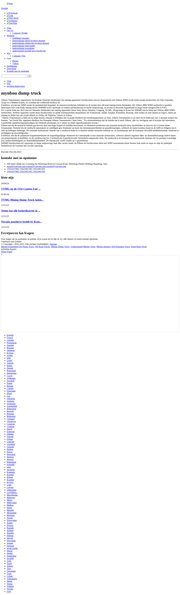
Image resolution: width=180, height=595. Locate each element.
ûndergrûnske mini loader (23, 46)
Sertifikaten (12, 66)
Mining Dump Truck (60, 246)
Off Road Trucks (42, 246)
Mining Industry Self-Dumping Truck (113, 246)
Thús (9, 28)
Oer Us (10, 30)
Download (11, 68)
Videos (15, 63)
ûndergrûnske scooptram (23, 48)
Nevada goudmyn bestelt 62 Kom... (21, 221)
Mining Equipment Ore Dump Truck (17, 246)
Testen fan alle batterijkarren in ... (20, 210)
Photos (15, 61)
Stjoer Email (6, 251)
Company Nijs (18, 56)
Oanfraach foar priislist (11, 241)
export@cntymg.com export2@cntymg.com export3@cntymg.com (36, 166)
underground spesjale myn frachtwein (29, 51)
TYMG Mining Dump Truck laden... (22, 199)
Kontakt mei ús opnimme (18, 71)
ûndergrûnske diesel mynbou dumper (28, 40)
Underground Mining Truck (83, 246)
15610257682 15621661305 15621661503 (26, 171)
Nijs (8, 53)
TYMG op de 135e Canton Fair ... (20, 188)
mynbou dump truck (16, 86)
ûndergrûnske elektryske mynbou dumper (30, 43)
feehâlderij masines (20, 38)
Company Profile (20, 33)
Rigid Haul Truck (139, 246)
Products (10, 35)
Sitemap (53, 244)
